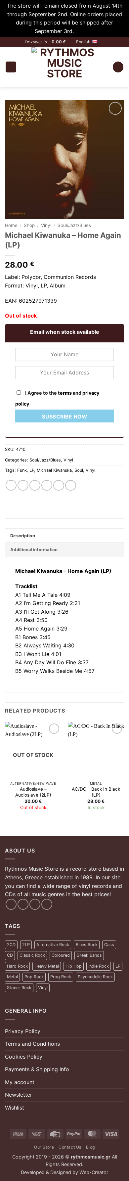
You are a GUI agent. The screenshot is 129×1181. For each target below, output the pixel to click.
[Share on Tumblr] (70, 485)
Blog (90, 1147)
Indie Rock (98, 966)
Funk (22, 470)
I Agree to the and (57, 398)
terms (65, 393)
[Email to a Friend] (46, 485)
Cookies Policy (23, 1056)
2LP (26, 944)
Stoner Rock (19, 987)
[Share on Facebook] (23, 485)
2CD (11, 944)
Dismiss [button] (85, 31)
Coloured (61, 955)
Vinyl (46, 225)
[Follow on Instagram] (23, 904)
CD (10, 955)
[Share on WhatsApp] (11, 485)
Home (11, 225)
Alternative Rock (52, 944)
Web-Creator (93, 1172)
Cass (109, 944)
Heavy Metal (46, 966)
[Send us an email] (34, 904)
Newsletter (18, 1094)
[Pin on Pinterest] (58, 485)
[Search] (118, 67)
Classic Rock (32, 955)
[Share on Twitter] (34, 485)
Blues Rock (87, 944)
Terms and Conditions (32, 1043)
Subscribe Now (64, 417)
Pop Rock (34, 976)
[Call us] (46, 904)
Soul (78, 470)
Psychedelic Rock (95, 976)
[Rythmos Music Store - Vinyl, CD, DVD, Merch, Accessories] (64, 67)
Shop (29, 225)
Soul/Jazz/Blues (74, 225)
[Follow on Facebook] (11, 904)
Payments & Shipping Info (37, 1069)
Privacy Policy (22, 1031)
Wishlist (14, 1107)
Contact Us (70, 1147)
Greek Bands (89, 955)
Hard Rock (17, 966)
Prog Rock (60, 976)
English (83, 41)
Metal (12, 976)
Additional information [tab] (34, 549)
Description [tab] (22, 535)
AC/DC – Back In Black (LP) (96, 792)
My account (19, 1082)
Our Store (44, 1147)
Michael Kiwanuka (54, 470)
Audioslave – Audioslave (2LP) (33, 792)
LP (31, 470)
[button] (62, 42)
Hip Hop (73, 966)
